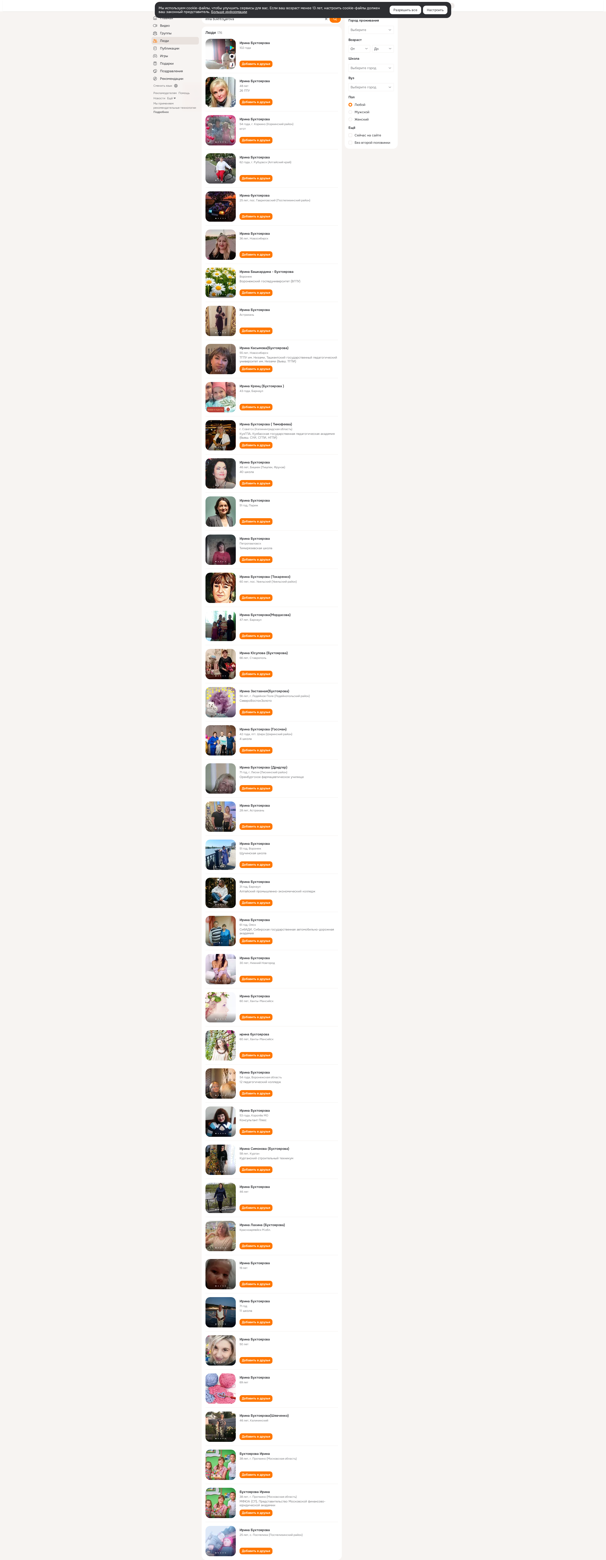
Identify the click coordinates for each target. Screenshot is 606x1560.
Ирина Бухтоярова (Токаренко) (265, 577)
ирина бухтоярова (254, 1034)
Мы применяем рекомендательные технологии (174, 108)
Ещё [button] (170, 98)
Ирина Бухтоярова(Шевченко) (264, 1415)
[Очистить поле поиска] (326, 19)
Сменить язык (162, 86)
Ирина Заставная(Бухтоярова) (264, 691)
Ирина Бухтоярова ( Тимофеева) (266, 424)
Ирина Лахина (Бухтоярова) (262, 1225)
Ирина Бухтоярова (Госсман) (263, 729)
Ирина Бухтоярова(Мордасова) (265, 615)
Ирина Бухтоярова (255, 43)
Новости (159, 98)
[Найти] (335, 19)
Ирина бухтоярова (255, 195)
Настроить (435, 10)
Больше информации (229, 11)
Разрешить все (405, 10)
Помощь (184, 93)
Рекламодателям (165, 93)
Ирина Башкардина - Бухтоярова (267, 272)
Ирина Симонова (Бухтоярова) (264, 1148)
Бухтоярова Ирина (255, 1454)
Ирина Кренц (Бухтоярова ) (262, 386)
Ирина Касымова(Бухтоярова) (264, 348)
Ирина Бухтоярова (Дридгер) (263, 767)
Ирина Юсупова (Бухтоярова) (264, 653)
